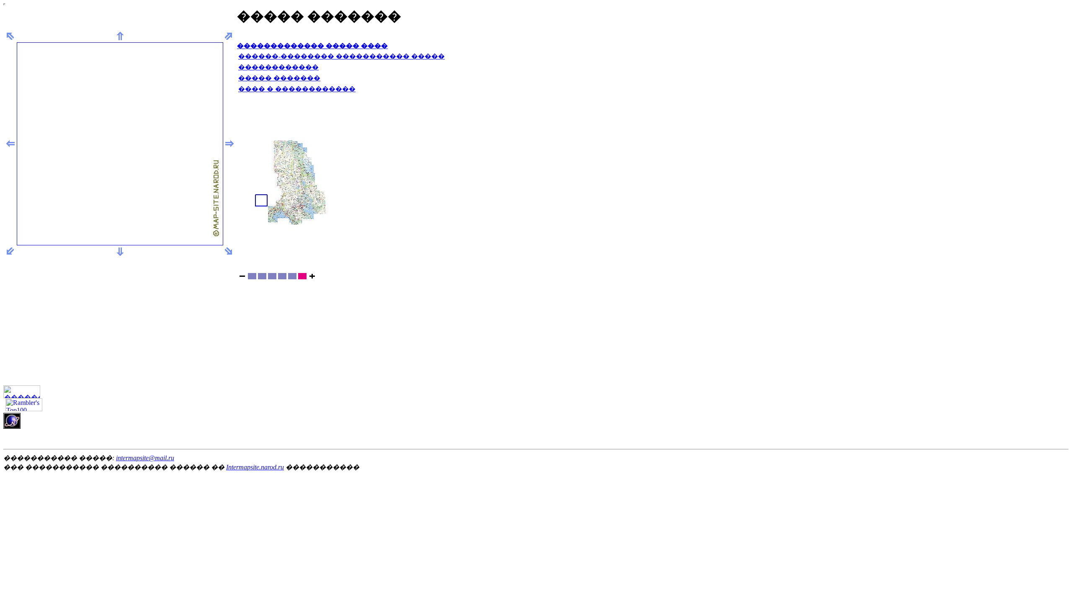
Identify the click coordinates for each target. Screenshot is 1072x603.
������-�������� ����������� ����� (341, 56)
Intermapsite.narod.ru (255, 467)
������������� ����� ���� (312, 45)
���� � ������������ (297, 89)
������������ (278, 67)
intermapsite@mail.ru (145, 457)
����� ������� (279, 78)
